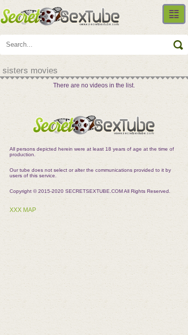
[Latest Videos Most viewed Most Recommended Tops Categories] (173, 14)
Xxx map (23, 209)
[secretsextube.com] (60, 16)
